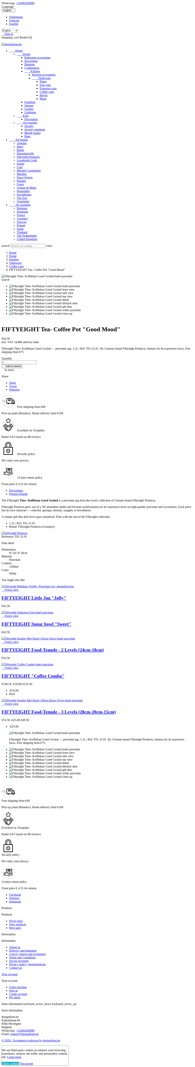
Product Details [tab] (18, 494)
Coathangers (31, 67)
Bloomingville (25, 153)
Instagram (15, 901)
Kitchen (32, 71)
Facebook (15, 894)
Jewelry (29, 126)
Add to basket (12, 366)
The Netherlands (27, 235)
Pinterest (14, 389)
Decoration (31, 61)
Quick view (10, 589)
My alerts (14, 997)
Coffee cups (47, 91)
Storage (29, 105)
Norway (22, 222)
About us (14, 947)
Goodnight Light (27, 160)
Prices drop (16, 921)
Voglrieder (23, 201)
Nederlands (16, 17)
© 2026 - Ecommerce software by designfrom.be (31, 1040)
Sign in (13, 990)
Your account (10, 974)
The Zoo (22, 198)
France (21, 215)
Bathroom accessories (37, 57)
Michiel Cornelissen (29, 170)
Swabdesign (24, 194)
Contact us (15, 967)
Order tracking (18, 987)
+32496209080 (25, 3)
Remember (23, 191)
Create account (18, 994)
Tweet (13, 386)
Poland (21, 225)
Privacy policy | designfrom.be (27, 964)
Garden (28, 109)
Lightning (30, 112)
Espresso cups (48, 88)
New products (17, 924)
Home (16, 50)
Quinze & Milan (26, 187)
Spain (20, 228)
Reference (8, 536)
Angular (22, 143)
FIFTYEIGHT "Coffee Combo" (33, 675)
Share (12, 382)
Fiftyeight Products (28, 157)
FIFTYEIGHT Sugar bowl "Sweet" (36, 624)
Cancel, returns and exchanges (27, 954)
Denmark (22, 211)
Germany (22, 218)
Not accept (26, 1063)
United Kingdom (27, 239)
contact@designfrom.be (24, 1034)
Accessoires (27, 122)
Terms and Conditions (22, 957)
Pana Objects (25, 177)
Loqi (19, 167)
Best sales (15, 927)
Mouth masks (32, 133)
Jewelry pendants (34, 129)
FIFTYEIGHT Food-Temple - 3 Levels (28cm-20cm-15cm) (59, 711)
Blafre (20, 150)
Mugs (43, 98)
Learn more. (14, 1057)
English (13, 23)
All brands (18, 139)
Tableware (41, 78)
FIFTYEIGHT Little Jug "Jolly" (34, 597)
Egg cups (45, 85)
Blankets (29, 64)
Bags (27, 136)
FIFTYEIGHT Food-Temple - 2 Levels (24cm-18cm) (53, 649)
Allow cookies (10, 1063)
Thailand (22, 232)
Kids (23, 115)
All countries (20, 204)
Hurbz (20, 163)
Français (14, 20)
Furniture (29, 102)
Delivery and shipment (22, 950)
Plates (43, 81)
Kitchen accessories (44, 74)
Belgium (22, 208)
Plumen (21, 180)
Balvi (20, 146)
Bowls (43, 95)
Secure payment (18, 961)
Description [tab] (16, 490)
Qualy (20, 184)
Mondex (22, 174)
